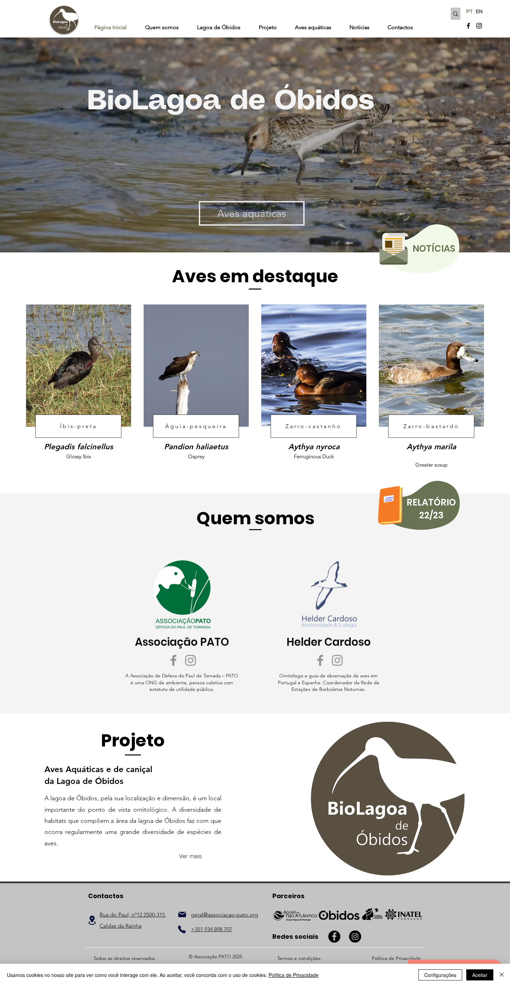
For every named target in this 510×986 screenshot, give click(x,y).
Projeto (133, 740)
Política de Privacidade (293, 974)
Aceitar (479, 974)
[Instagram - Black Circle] (355, 936)
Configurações (440, 974)
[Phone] (181, 929)
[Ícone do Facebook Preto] (468, 26)
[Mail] (182, 914)
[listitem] (78, 385)
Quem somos (255, 518)
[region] (420, 249)
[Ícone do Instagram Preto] (479, 26)
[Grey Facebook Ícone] (173, 660)
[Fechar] (502, 974)
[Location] (92, 920)
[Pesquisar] (455, 14)
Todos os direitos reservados (124, 958)
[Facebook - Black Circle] (334, 936)
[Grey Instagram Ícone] (190, 660)
